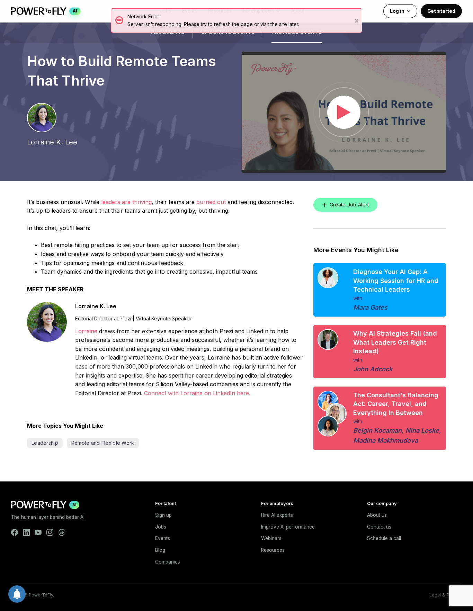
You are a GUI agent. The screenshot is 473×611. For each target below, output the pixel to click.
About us (377, 515)
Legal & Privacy (445, 594)
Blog (160, 550)
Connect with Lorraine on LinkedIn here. (197, 393)
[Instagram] (49, 532)
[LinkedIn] (26, 532)
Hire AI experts (277, 515)
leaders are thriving (126, 201)
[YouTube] (38, 532)
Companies (167, 562)
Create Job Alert (349, 204)
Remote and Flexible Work (102, 443)
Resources (273, 550)
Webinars (271, 538)
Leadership (45, 443)
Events (162, 538)
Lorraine (86, 331)
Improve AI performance (288, 527)
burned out (211, 201)
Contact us (379, 527)
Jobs (160, 527)
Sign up (163, 515)
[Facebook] (14, 532)
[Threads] (61, 532)
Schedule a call (384, 538)
